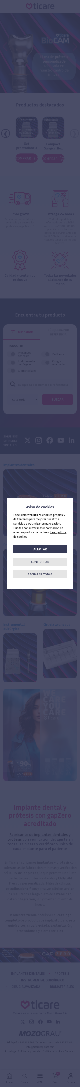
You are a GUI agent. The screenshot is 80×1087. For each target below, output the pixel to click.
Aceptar (40, 549)
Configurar (40, 562)
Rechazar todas (40, 574)
